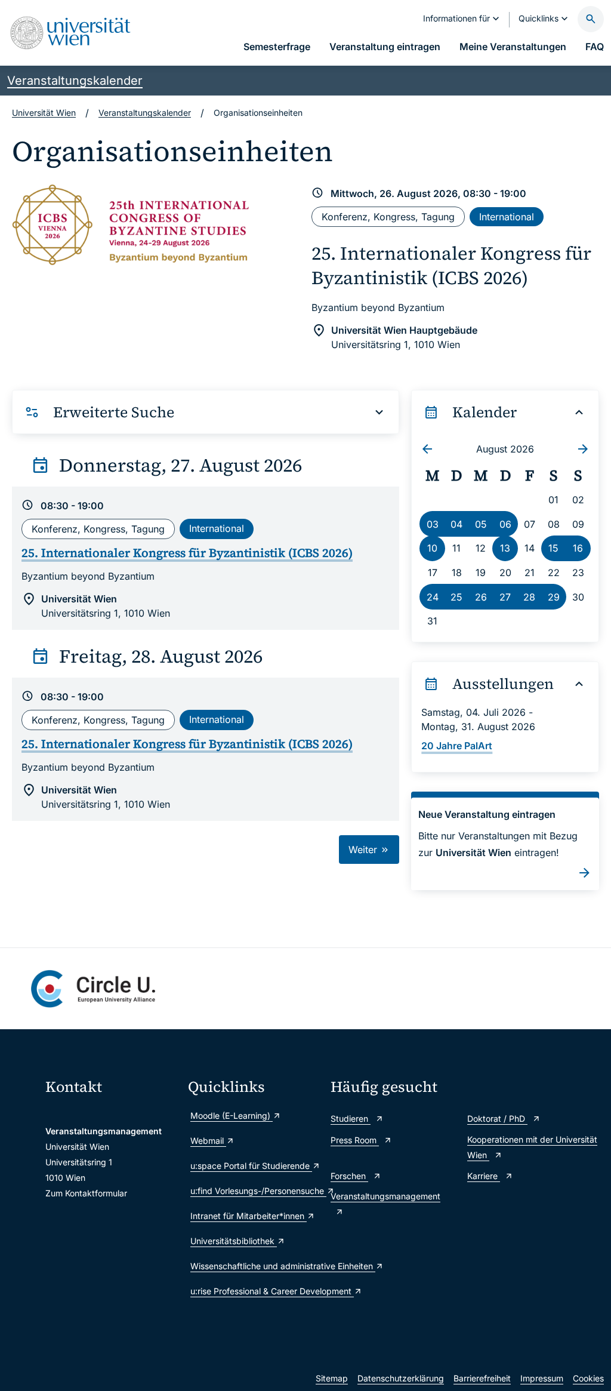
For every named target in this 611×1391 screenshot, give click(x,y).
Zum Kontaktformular (86, 1193)
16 (578, 548)
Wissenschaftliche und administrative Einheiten (254, 1266)
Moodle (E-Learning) (231, 1115)
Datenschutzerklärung (400, 1378)
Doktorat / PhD (497, 1118)
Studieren (351, 1118)
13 (505, 548)
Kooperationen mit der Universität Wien (532, 1147)
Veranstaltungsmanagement (385, 1196)
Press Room (355, 1140)
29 (554, 597)
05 (481, 524)
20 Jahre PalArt (456, 746)
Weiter (364, 849)
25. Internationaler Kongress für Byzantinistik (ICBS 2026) (451, 265)
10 (432, 548)
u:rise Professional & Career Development (254, 1291)
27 (505, 597)
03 (433, 524)
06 (505, 524)
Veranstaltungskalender (75, 80)
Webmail (208, 1140)
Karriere (483, 1176)
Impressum (541, 1378)
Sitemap (332, 1378)
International (506, 217)
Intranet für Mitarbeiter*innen (248, 1216)
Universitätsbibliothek (233, 1241)
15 (553, 548)
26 (481, 597)
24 (433, 597)
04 (456, 524)
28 (529, 597)
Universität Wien (44, 112)
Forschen (349, 1176)
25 (456, 597)
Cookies (588, 1378)
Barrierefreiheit (482, 1378)
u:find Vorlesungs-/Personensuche (254, 1191)
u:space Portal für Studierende (251, 1166)
